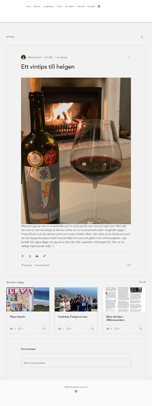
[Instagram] (98, 6)
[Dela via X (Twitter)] (29, 256)
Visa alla (142, 281)
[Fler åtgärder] (129, 57)
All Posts (10, 36)
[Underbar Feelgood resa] (76, 299)
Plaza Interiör (17, 316)
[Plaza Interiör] (27, 299)
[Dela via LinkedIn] (37, 256)
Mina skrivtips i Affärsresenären (115, 318)
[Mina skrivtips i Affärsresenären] (124, 299)
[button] (142, 37)
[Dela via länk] (44, 256)
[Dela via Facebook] (22, 256)
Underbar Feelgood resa (72, 316)
